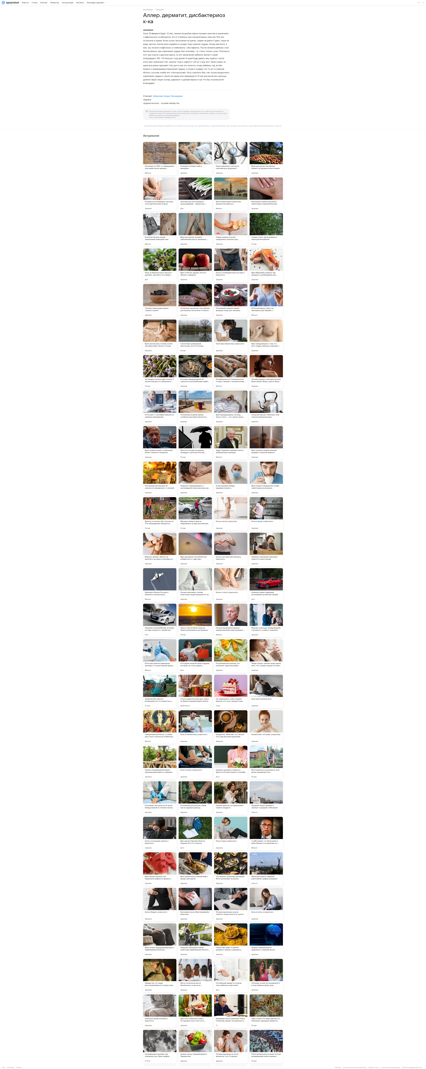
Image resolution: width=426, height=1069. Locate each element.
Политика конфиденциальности (412, 1067)
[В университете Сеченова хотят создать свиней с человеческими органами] (230, 371)
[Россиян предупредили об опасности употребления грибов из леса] (195, 371)
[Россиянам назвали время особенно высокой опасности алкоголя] (195, 407)
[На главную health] (12, 2)
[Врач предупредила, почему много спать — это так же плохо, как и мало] (230, 407)
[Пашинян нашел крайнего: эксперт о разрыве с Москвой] (266, 798)
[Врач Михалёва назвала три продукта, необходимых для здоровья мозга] (266, 265)
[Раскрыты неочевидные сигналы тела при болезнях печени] (159, 194)
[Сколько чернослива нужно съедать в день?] (159, 300)
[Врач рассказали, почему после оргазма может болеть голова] (159, 336)
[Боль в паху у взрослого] (230, 833)
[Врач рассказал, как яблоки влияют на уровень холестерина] (266, 158)
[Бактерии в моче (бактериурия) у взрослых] (195, 904)
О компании (10, 1067)
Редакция (338, 1067)
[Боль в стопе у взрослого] (230, 584)
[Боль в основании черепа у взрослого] (159, 833)
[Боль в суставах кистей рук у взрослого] (230, 549)
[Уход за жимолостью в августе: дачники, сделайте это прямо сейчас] (159, 265)
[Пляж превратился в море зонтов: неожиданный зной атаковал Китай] (266, 1046)
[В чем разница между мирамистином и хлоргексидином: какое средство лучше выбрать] (230, 478)
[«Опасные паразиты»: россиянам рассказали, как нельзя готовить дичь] (195, 300)
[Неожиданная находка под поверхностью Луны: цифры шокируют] (159, 1046)
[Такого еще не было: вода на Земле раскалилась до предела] (195, 620)
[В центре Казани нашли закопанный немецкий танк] (159, 229)
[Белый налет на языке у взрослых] (266, 727)
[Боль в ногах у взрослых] (230, 513)
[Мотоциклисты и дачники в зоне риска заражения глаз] (266, 762)
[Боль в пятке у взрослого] (195, 762)
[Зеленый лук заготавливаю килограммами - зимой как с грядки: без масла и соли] (195, 194)
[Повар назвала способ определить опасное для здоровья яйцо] (230, 229)
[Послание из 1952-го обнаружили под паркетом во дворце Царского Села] (159, 158)
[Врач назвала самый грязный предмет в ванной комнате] (266, 442)
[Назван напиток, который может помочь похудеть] (230, 798)
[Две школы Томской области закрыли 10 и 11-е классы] (195, 833)
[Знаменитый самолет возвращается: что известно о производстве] (159, 691)
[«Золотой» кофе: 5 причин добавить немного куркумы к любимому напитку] (230, 940)
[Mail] (3, 2)
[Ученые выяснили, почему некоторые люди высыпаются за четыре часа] (195, 584)
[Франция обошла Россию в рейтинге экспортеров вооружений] (159, 584)
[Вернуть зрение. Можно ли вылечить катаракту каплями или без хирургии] (159, 549)
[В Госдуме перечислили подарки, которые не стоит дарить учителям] (195, 656)
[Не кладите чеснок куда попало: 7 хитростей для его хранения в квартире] (159, 371)
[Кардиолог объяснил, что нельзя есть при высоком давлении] (230, 727)
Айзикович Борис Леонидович (168, 96)
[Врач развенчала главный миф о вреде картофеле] (195, 869)
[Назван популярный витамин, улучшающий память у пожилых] (159, 762)
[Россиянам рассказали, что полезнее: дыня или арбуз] (230, 656)
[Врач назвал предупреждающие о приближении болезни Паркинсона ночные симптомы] (159, 940)
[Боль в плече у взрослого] (266, 904)
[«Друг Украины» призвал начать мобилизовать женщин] (230, 442)
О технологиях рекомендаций (390, 1067)
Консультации (148, 9)
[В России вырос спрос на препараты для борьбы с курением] (266, 300)
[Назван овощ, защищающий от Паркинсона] (195, 1046)
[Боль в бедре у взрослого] (159, 904)
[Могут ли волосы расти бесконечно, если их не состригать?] (195, 975)
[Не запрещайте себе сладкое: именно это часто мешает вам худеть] (230, 691)
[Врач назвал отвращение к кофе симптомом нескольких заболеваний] (266, 478)
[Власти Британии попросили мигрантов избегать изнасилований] (230, 194)
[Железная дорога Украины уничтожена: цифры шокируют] (266, 869)
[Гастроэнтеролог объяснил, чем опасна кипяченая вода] (266, 407)
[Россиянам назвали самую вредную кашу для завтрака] (230, 300)
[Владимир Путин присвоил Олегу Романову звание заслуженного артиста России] (230, 1011)
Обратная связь (373, 1067)
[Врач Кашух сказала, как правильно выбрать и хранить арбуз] (159, 869)
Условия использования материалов (355, 1067)
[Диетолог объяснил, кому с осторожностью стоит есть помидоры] (195, 1011)
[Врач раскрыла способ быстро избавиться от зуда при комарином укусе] (195, 549)
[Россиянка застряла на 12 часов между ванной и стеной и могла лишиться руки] (159, 798)
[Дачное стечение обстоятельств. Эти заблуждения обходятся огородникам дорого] (159, 513)
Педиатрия (160, 9)
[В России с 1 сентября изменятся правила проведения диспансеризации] (159, 407)
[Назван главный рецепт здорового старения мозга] (266, 940)
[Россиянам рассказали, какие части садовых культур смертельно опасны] (195, 798)
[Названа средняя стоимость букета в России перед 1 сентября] (230, 762)
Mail (3, 1067)
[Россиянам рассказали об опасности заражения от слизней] (159, 478)
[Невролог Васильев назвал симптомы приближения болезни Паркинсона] (195, 940)
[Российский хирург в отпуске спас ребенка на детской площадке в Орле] (230, 975)
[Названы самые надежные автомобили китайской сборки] (266, 584)
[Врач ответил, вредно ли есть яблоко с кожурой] (195, 265)
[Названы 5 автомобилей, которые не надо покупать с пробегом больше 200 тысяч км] (159, 620)
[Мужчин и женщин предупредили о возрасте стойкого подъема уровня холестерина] (266, 620)
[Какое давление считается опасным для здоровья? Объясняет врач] (230, 158)
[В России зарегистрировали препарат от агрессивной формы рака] (159, 656)
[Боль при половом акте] (266, 691)
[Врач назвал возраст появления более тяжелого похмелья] (159, 442)
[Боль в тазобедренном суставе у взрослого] (230, 265)
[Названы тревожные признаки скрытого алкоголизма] (266, 549)
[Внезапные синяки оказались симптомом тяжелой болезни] (266, 194)
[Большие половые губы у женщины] (195, 158)
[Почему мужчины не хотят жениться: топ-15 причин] (230, 1046)
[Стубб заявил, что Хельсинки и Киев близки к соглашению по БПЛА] (266, 833)
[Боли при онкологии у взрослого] (230, 336)
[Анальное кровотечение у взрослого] (159, 1011)
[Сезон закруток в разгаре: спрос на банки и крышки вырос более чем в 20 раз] (195, 691)
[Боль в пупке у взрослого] (266, 513)
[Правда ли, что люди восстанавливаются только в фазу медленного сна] (159, 975)
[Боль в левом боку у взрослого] (195, 727)
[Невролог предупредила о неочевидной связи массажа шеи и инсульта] (195, 478)
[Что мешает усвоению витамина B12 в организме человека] (230, 869)
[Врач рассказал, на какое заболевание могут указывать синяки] (195, 229)
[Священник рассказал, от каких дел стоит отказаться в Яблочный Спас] (159, 727)
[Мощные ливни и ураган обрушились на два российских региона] (195, 513)
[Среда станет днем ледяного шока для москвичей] (266, 229)
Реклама (19, 1067)
